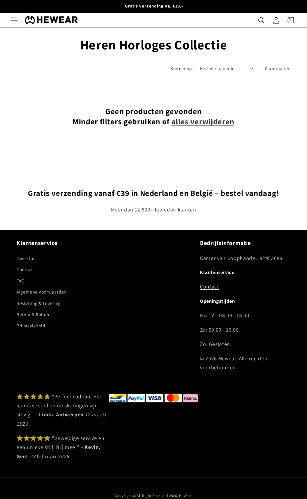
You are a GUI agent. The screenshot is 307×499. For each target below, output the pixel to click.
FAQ (20, 281)
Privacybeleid (31, 326)
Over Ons (25, 258)
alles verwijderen (202, 122)
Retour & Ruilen (32, 314)
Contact (24, 269)
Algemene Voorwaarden (41, 292)
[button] (14, 20)
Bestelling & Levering (38, 303)
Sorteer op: (182, 68)
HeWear (185, 495)
